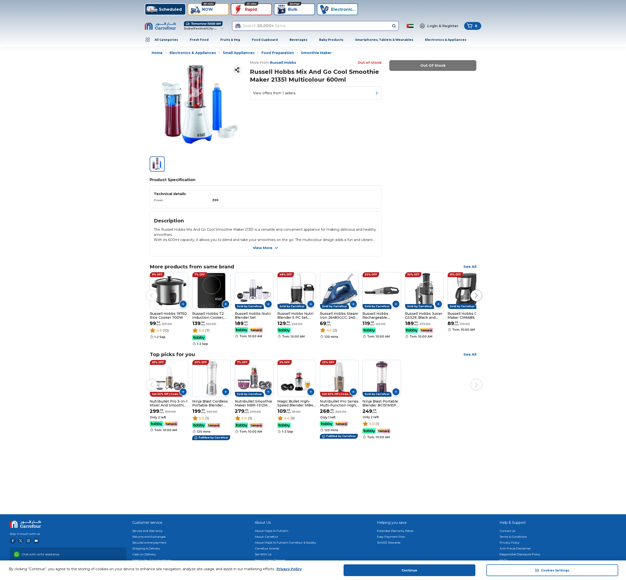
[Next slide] (471, 291)
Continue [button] (409, 570)
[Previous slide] (147, 291)
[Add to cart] (183, 304)
